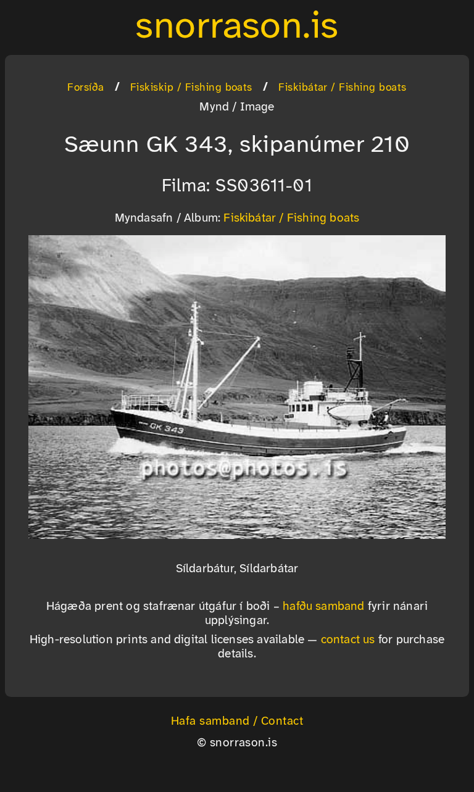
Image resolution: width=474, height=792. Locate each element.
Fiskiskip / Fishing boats (191, 87)
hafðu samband (324, 607)
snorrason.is (237, 27)
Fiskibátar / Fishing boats (342, 87)
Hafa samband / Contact (237, 721)
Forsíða (85, 87)
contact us (348, 640)
